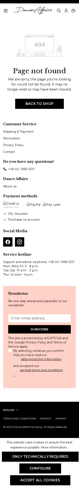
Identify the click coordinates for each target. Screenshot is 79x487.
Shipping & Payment (18, 131)
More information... (54, 447)
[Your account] (66, 11)
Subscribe (39, 329)
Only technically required (40, 457)
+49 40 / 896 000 (21, 169)
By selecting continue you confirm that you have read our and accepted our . (38, 364)
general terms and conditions (41, 370)
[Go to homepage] (33, 11)
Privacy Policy (13, 145)
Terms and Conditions (19, 418)
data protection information (41, 359)
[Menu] (5, 11)
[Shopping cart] (73, 11)
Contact (9, 152)
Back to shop (39, 104)
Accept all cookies (40, 480)
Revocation (11, 138)
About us (9, 186)
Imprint (61, 418)
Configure (40, 468)
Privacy (45, 418)
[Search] (59, 11)
